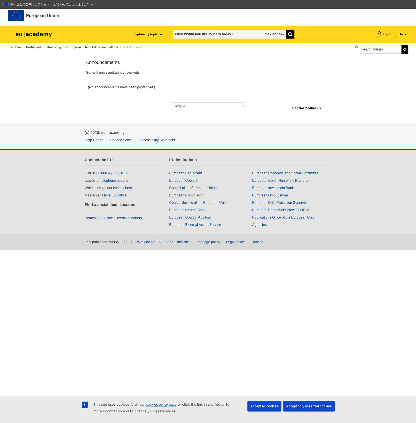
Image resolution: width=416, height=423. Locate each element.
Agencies (259, 225)
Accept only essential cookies (309, 406)
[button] (357, 51)
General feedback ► (307, 108)
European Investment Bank (273, 188)
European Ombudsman (270, 195)
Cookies (256, 242)
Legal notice (235, 242)
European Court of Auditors (190, 217)
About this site (178, 242)
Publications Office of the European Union (284, 217)
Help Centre (94, 140)
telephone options (114, 180)
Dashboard (33, 47)
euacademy (33, 34)
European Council (183, 180)
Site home (14, 47)
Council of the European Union (193, 188)
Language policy (207, 242)
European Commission (187, 195)
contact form (122, 188)
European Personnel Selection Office (280, 210)
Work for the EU (149, 242)
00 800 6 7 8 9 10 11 (112, 173)
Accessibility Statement (157, 140)
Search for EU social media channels (113, 218)
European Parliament (185, 173)
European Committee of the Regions (280, 180)
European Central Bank (187, 210)
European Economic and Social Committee (285, 173)
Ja (401, 34)
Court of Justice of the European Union (199, 202)
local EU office (115, 195)
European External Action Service (195, 225)
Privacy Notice (121, 140)
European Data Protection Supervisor (281, 202)
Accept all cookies (264, 406)
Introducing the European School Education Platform (82, 47)
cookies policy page (161, 404)
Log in (387, 34)
